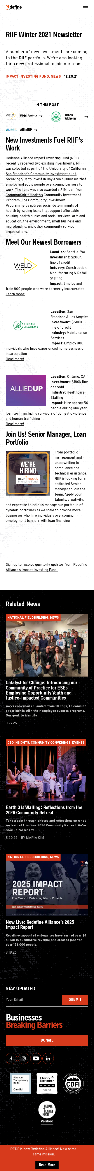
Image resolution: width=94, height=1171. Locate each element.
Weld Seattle (28, 116)
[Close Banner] (90, 1149)
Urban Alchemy (71, 116)
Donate (47, 1040)
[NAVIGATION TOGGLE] (85, 7)
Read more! (15, 359)
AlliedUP (26, 129)
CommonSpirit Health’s (24, 195)
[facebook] (11, 1058)
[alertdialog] (47, 1158)
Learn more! (15, 294)
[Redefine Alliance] (14, 7)
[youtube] (36, 1058)
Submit (75, 999)
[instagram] (23, 1058)
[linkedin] (48, 1058)
